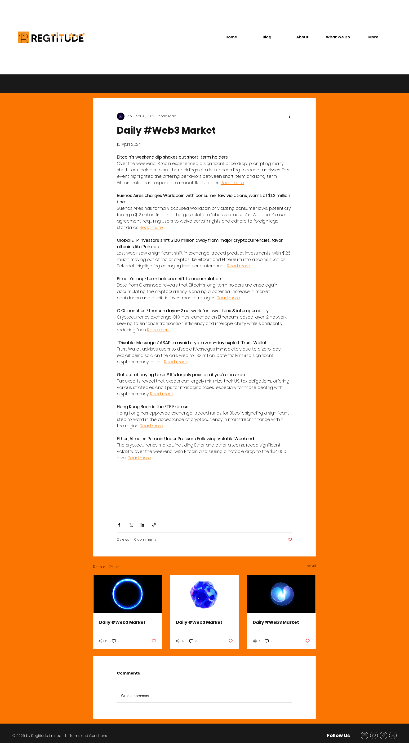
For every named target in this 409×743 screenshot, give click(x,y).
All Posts (14, 84)
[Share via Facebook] (119, 525)
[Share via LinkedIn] (142, 525)
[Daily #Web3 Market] (127, 594)
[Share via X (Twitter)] (131, 525)
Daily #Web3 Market (122, 622)
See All (310, 566)
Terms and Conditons (88, 735)
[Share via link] (154, 525)
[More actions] (289, 116)
